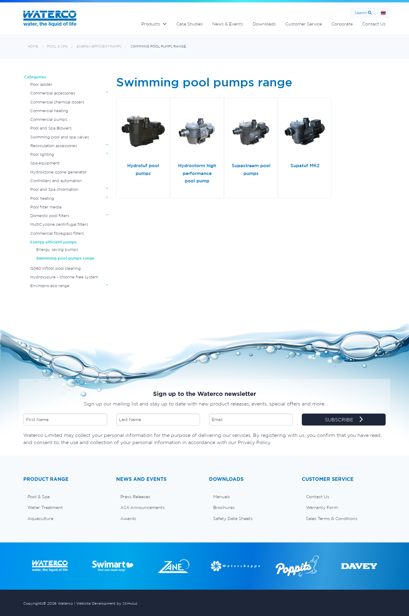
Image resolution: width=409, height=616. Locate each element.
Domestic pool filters (49, 216)
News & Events (227, 24)
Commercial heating (49, 111)
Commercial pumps (48, 119)
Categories (35, 77)
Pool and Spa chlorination (54, 189)
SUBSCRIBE (340, 420)
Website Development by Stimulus (106, 603)
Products (150, 24)
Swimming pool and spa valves (59, 137)
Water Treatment (45, 507)
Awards (128, 518)
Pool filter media (45, 207)
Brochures (224, 507)
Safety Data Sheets (233, 518)
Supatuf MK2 (304, 165)
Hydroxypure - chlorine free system (64, 277)
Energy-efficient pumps (99, 46)
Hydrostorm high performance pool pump (197, 173)
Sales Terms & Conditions (332, 518)
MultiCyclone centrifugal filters (59, 224)
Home (33, 46)
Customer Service (303, 24)
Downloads (264, 24)
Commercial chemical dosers (57, 102)
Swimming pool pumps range (158, 46)
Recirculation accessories (53, 146)
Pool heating (42, 198)
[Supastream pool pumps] (251, 132)
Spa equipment (45, 163)
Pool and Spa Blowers (51, 128)
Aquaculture (40, 518)
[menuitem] (65, 496)
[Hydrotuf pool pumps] (143, 132)
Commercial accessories (52, 93)
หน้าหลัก (383, 12)
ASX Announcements (142, 507)
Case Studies (189, 24)
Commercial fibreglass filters (57, 233)
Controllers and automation (56, 181)
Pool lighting (42, 154)
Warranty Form (322, 507)
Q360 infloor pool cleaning (55, 268)
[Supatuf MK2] (305, 132)
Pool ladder (41, 84)
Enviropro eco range (49, 285)
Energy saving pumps (57, 249)
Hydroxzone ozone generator (58, 172)
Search (361, 13)
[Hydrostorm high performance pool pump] (197, 132)
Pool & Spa (57, 46)
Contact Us (374, 24)
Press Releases (135, 496)
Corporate (342, 24)
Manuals (221, 496)
